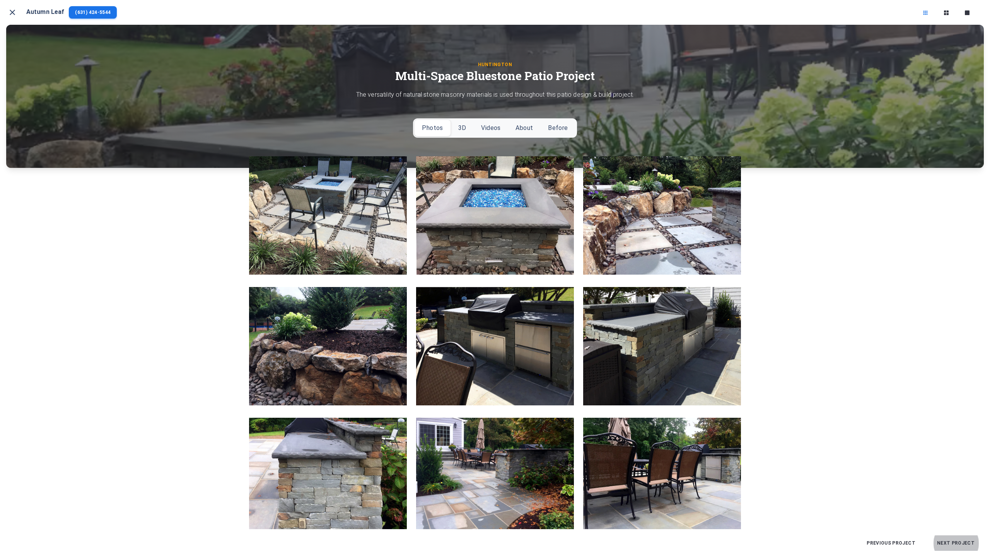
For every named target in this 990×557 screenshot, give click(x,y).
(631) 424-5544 (93, 12)
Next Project (956, 543)
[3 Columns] (925, 12)
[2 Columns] (946, 12)
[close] (12, 12)
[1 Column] (967, 12)
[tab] (433, 128)
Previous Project (891, 543)
